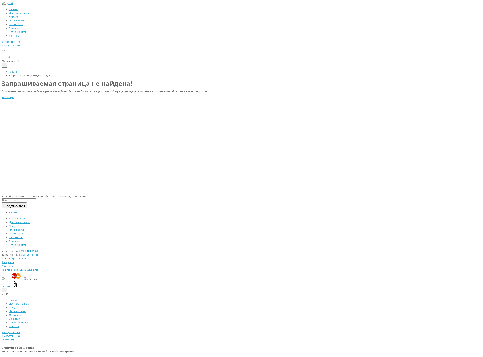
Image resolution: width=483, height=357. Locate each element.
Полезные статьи (18, 32)
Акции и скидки (17, 218)
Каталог (13, 9)
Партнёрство (16, 237)
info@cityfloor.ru (18, 258)
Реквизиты (7, 266)
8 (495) (11, 41)
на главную (8, 97)
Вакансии (14, 28)
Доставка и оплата (19, 13)
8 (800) (11, 45)
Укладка (13, 16)
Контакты (14, 35)
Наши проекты (17, 20)
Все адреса (8, 262)
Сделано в (8, 286)
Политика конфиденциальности (20, 269)
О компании (16, 24)
